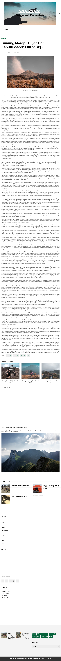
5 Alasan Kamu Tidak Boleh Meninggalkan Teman (14, 427)
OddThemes (23, 659)
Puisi (2, 535)
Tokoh (3, 543)
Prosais (3, 532)
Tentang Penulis (5, 591)
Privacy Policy (5, 593)
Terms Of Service (5, 597)
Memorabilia (4, 530)
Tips (2, 540)
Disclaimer (4, 595)
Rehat (2, 538)
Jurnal (3, 38)
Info (2, 522)
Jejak (2, 525)
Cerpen (3, 519)
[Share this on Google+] (14, 355)
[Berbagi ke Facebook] (7, 355)
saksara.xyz (5, 52)
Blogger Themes (45, 659)
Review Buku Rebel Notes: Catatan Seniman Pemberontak (25, 636)
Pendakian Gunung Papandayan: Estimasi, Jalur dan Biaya (20, 486)
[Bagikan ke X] (10, 355)
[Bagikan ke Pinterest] (28, 355)
